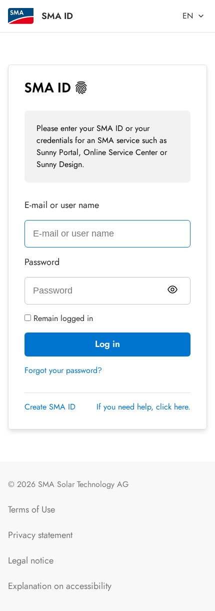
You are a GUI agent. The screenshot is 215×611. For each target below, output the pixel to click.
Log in (107, 344)
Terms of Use (31, 509)
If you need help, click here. (143, 406)
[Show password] (172, 290)
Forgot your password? (63, 370)
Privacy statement (40, 535)
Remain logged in (62, 318)
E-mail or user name (61, 205)
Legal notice (31, 560)
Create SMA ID (50, 406)
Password (42, 262)
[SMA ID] (21, 16)
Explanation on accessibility (60, 586)
